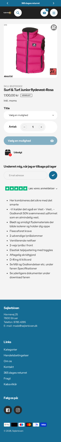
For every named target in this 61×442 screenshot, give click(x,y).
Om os (8, 361)
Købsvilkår (10, 384)
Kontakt (9, 367)
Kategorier (10, 349)
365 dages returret (15, 372)
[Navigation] (54, 12)
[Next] (53, 3)
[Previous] (7, 3)
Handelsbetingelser (16, 355)
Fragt (7, 378)
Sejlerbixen (17, 430)
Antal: (13, 126)
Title (7, 108)
